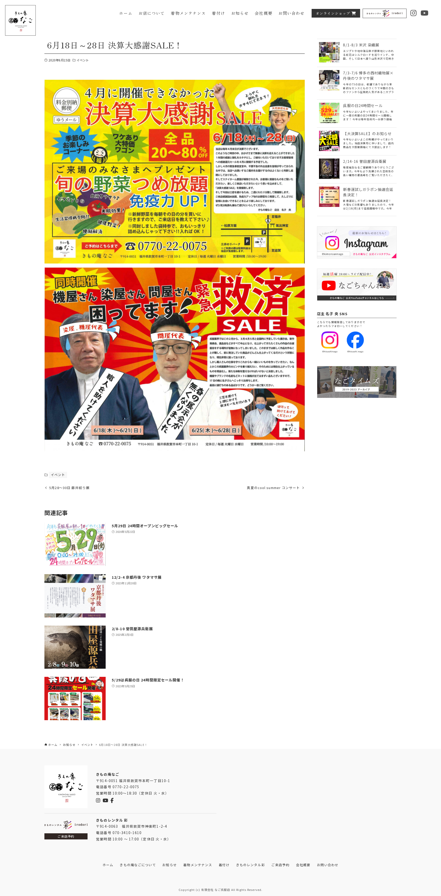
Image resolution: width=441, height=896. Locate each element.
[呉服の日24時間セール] (329, 113)
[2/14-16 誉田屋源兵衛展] (329, 169)
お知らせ (169, 864)
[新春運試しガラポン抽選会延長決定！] (329, 197)
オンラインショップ (333, 13)
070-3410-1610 (127, 832)
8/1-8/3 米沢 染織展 (361, 44)
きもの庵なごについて (138, 864)
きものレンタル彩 (250, 864)
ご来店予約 (65, 836)
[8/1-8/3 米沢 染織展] (329, 53)
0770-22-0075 (126, 786)
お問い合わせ (328, 864)
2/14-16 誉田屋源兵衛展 (364, 161)
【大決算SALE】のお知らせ (367, 133)
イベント (83, 60)
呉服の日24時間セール (362, 105)
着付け (224, 864)
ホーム (108, 864)
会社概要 (303, 864)
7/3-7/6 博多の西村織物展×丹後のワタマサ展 (368, 75)
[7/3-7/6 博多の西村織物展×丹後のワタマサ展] (329, 81)
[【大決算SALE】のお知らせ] (329, 141)
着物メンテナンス (197, 864)
